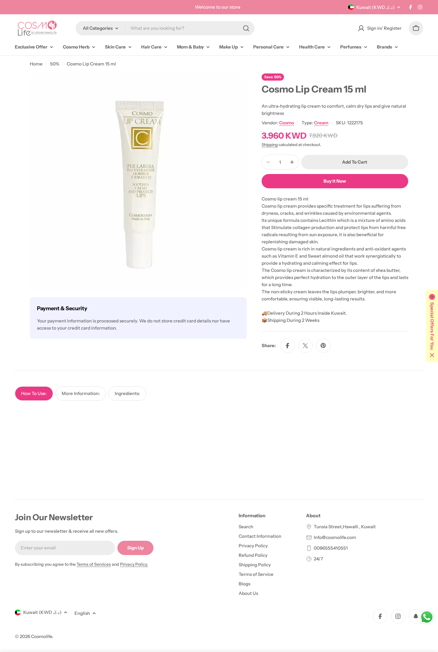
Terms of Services (94, 564)
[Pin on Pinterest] (323, 345)
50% (54, 64)
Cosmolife (41, 636)
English (82, 613)
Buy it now (335, 181)
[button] (432, 326)
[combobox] (165, 28)
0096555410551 (331, 548)
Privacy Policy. (134, 564)
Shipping (270, 144)
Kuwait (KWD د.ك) (375, 7)
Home (36, 64)
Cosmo (286, 123)
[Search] (246, 28)
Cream (321, 123)
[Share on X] (305, 345)
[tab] (34, 393)
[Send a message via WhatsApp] (427, 617)
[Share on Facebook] (287, 345)
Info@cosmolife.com (335, 537)
